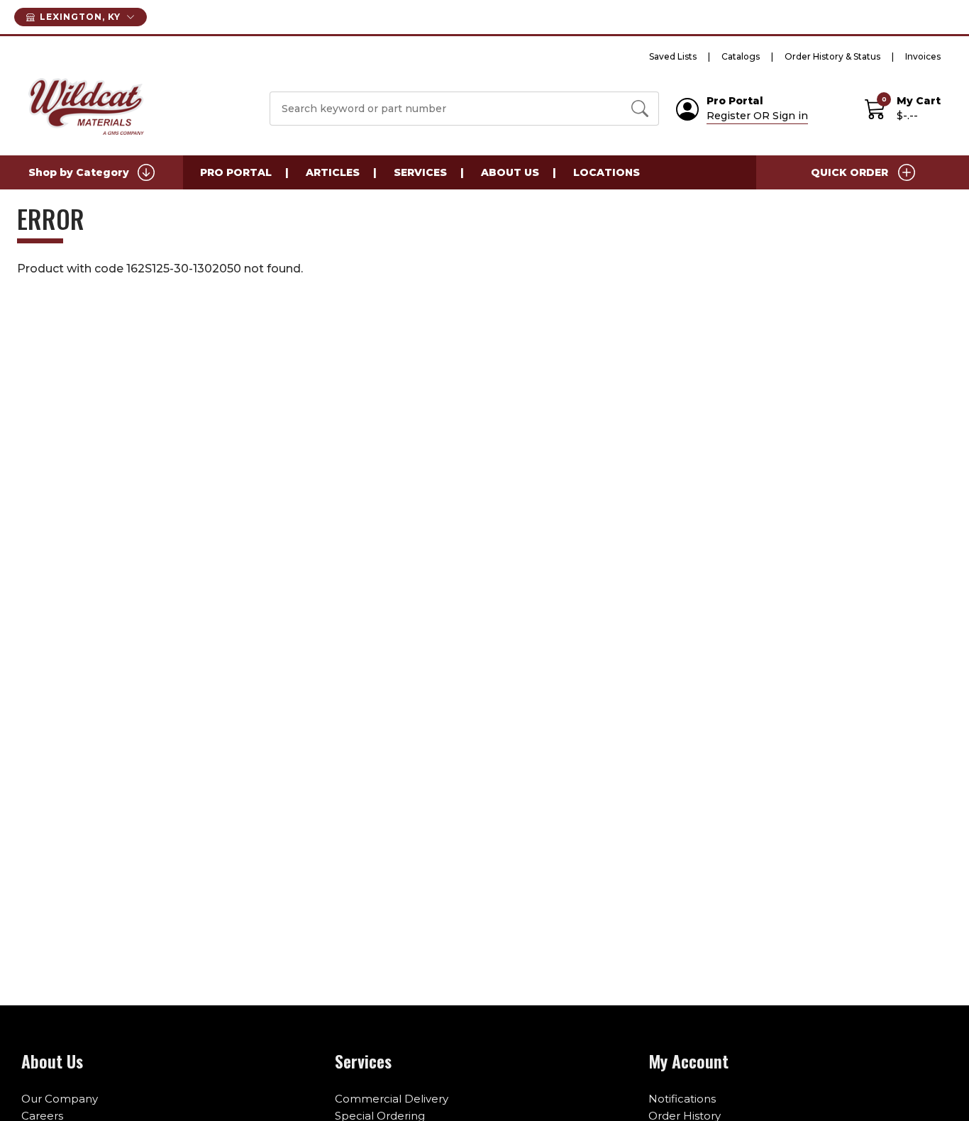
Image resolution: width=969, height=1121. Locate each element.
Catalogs (740, 56)
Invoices (923, 56)
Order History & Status (832, 56)
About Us (510, 172)
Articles (333, 172)
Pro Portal (236, 172)
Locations (606, 172)
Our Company (59, 1098)
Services (420, 172)
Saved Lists (673, 56)
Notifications (682, 1098)
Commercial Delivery (391, 1098)
